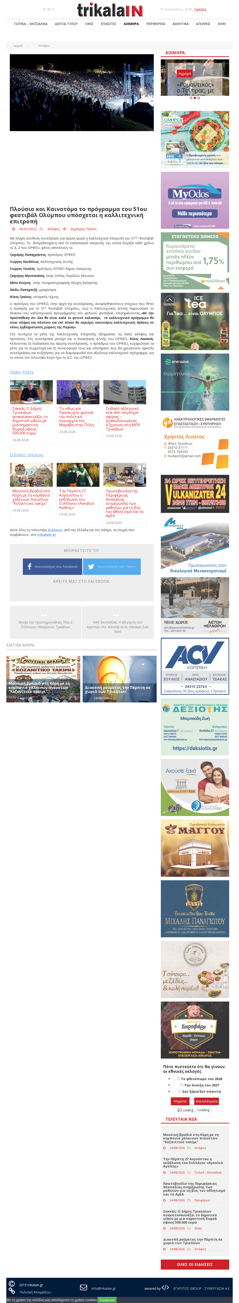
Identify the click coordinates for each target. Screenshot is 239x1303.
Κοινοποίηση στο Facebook (56, 566)
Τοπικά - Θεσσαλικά (207, 1172)
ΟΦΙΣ (89, 23)
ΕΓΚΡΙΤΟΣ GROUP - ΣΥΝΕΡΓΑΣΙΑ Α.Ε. (201, 1288)
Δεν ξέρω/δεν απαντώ (201, 1091)
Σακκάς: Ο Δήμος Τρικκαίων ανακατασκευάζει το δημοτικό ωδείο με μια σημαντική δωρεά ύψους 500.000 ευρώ (190, 1216)
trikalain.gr (46, 534)
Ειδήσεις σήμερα (26, 455)
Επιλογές (108, 23)
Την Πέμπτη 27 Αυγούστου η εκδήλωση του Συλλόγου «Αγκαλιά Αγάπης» (193, 1162)
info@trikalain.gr (103, 1288)
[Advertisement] (82, 168)
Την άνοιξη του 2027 (201, 1085)
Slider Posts (22, 372)
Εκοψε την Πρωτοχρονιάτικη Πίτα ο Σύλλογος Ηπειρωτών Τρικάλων (45, 624)
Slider (198, 1228)
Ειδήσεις (55, 530)
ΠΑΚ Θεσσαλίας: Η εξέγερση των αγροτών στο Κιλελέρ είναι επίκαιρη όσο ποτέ (118, 627)
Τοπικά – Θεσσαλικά (30, 23)
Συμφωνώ (107, 1300)
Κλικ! (222, 23)
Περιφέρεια (155, 23)
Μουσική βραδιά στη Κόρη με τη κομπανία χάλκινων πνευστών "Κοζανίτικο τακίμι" (191, 1138)
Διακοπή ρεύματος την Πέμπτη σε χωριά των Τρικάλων (117, 689)
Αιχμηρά (131, 23)
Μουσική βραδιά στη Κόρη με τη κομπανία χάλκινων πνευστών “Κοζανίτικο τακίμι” (39, 687)
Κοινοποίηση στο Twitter (117, 566)
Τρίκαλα (200, 9)
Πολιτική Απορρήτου (35, 1292)
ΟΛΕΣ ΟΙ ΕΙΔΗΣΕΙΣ (195, 1264)
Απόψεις (203, 23)
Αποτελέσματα (207, 1101)
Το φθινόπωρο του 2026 (201, 1079)
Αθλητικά (180, 23)
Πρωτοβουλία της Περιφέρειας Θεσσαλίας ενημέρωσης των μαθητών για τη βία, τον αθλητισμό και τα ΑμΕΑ (194, 1188)
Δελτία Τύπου (66, 23)
